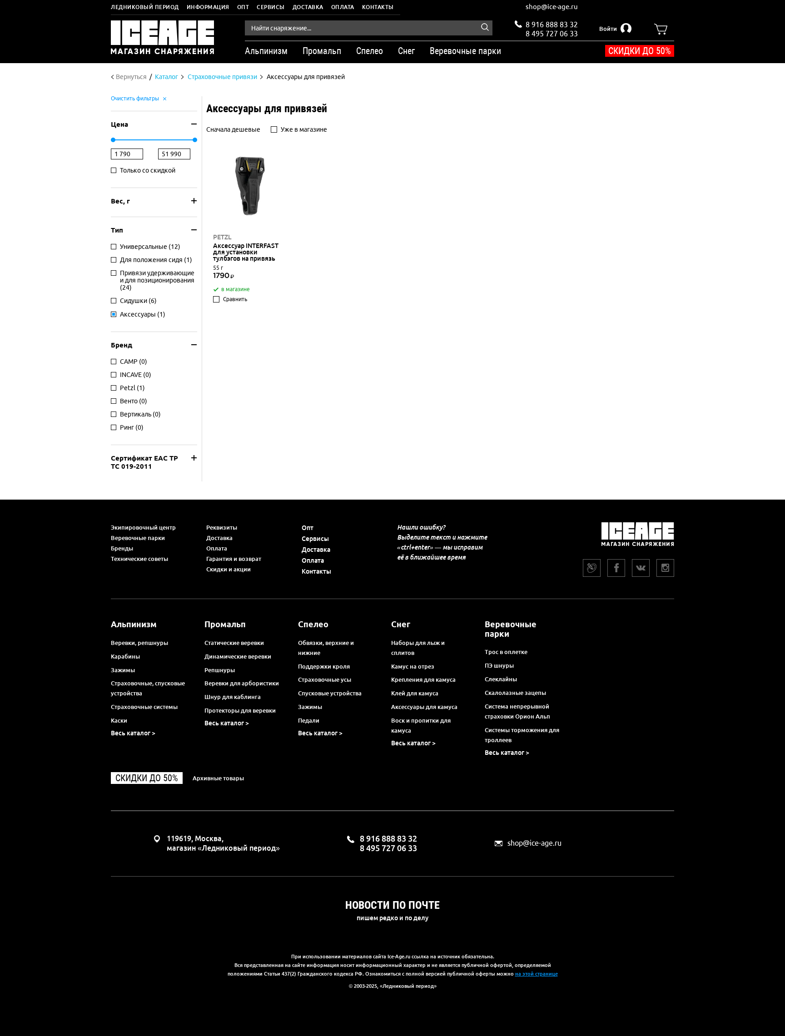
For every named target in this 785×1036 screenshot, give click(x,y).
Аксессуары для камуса (424, 707)
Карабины (125, 656)
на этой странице (536, 974)
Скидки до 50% (639, 50)
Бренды (122, 548)
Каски (119, 720)
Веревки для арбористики (241, 683)
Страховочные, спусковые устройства (148, 688)
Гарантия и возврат (233, 558)
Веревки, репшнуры (139, 642)
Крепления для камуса (423, 679)
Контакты (378, 7)
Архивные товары (218, 778)
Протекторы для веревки (240, 710)
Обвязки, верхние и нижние (326, 647)
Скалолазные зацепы (515, 692)
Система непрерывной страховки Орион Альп (517, 711)
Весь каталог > (133, 733)
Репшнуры (219, 670)
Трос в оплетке (506, 652)
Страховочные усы (324, 679)
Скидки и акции (228, 569)
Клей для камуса (414, 693)
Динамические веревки (237, 656)
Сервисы (271, 7)
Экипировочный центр (143, 527)
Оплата (342, 7)
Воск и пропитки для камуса (421, 725)
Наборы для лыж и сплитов (418, 647)
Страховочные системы (144, 707)
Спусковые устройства (330, 693)
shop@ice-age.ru (552, 6)
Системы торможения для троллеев (522, 735)
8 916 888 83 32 (552, 24)
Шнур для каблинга (232, 697)
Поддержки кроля (324, 666)
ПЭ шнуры (499, 665)
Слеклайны (501, 679)
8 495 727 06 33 (552, 33)
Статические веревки (234, 642)
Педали (308, 720)
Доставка (308, 7)
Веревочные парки (138, 538)
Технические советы (139, 558)
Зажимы (123, 670)
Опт (243, 7)
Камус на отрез (412, 666)
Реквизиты (221, 527)
